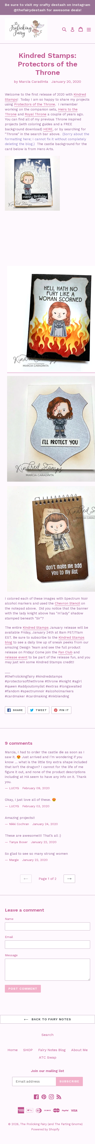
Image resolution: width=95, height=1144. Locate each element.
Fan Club (65, 652)
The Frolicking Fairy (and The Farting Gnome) (51, 1124)
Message (11, 955)
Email (9, 937)
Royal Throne (35, 114)
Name (9, 919)
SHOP (28, 1050)
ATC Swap (47, 1057)
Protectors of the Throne (34, 104)
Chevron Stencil (67, 603)
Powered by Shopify (45, 1129)
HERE (48, 129)
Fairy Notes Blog (52, 1050)
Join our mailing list (47, 1071)
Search (47, 1035)
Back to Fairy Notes (50, 1019)
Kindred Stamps (36, 628)
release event (16, 657)
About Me (79, 1050)
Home (13, 1050)
